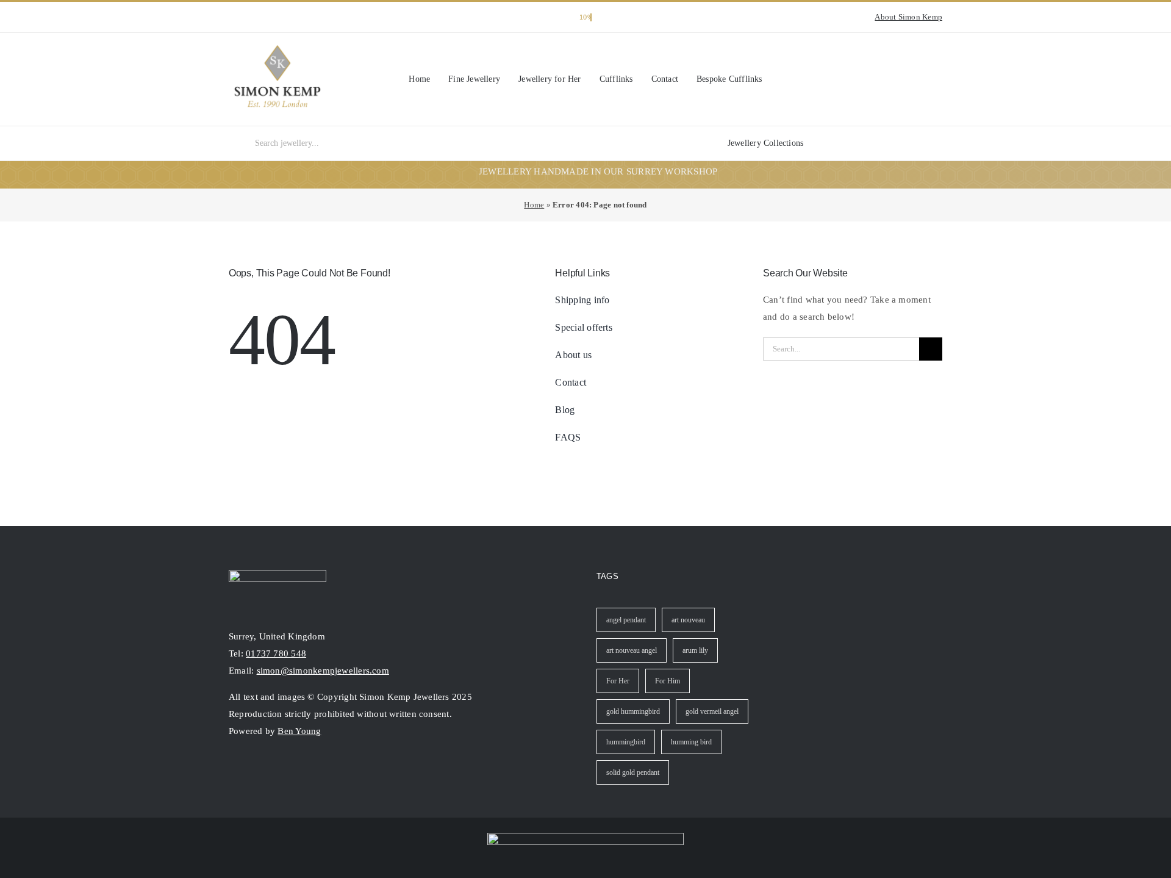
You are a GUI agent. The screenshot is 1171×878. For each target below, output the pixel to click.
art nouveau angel (631, 650)
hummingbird (625, 742)
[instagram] (232, 17)
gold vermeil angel (712, 711)
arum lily (695, 650)
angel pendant (626, 620)
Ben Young (299, 731)
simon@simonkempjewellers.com (323, 670)
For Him (667, 681)
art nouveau (688, 620)
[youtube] (252, 17)
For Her (617, 681)
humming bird (691, 742)
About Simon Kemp (908, 16)
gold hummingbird (633, 711)
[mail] (277, 770)
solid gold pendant (632, 772)
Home (534, 204)
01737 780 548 (276, 653)
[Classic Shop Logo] (277, 49)
